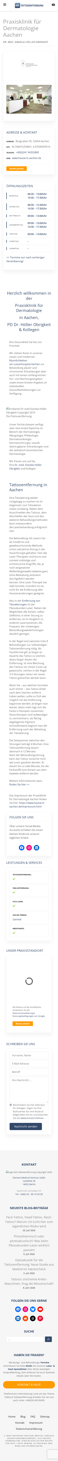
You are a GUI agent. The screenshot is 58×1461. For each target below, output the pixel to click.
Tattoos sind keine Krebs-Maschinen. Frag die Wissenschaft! (29, 1281)
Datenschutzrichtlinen (32, 1118)
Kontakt (19, 1422)
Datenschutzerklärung (29, 1429)
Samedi (17, 919)
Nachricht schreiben (27, 1190)
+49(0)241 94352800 (27, 152)
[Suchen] (48, 1339)
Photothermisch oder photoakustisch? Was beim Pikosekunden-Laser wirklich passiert (29, 1243)
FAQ (32, 1416)
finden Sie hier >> (19, 784)
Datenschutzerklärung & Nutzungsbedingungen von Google (29, 1015)
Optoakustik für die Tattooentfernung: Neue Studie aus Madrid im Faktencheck (29, 1264)
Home (11, 1416)
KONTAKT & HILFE (29, 1384)
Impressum (36, 1422)
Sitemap (45, 1416)
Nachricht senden (25, 1126)
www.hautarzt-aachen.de (26, 158)
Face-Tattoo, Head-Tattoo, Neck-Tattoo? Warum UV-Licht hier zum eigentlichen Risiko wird (29, 1221)
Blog (23, 1416)
